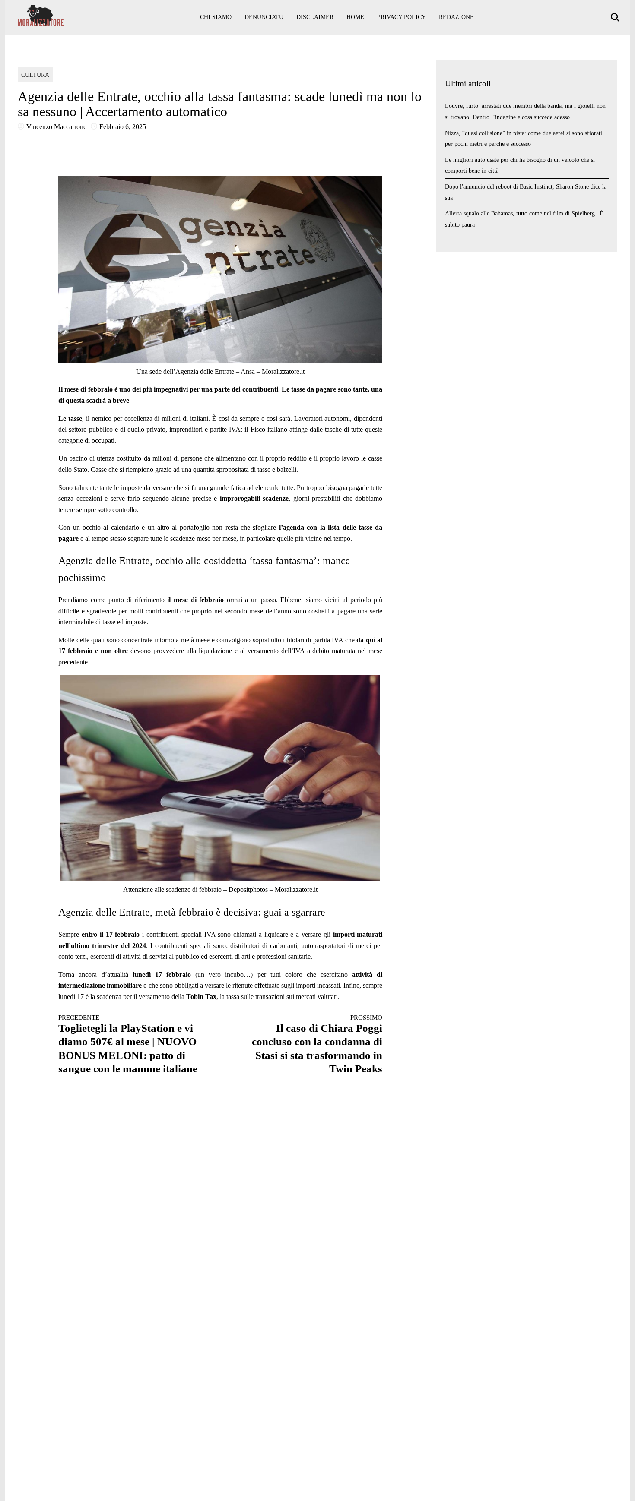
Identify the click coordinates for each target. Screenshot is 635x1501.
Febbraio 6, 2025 (122, 126)
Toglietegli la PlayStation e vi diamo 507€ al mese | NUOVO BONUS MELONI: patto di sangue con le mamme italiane (127, 1044)
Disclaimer (314, 17)
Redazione (456, 17)
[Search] (616, 17)
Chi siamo (216, 17)
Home (355, 17)
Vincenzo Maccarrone (56, 126)
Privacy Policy (401, 17)
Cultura (35, 75)
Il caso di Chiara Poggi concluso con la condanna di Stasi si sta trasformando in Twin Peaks (317, 1044)
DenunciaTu (263, 17)
